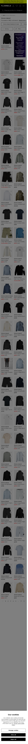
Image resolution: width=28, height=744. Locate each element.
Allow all (13, 735)
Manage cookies (13, 730)
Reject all (13, 739)
